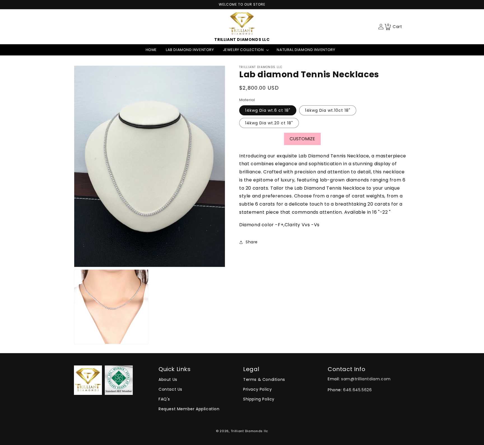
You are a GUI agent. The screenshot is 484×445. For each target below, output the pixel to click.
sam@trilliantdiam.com (366, 379)
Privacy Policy (257, 389)
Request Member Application (189, 409)
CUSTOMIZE (302, 139)
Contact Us (170, 389)
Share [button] (252, 242)
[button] (245, 50)
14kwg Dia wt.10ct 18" (327, 110)
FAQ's (164, 399)
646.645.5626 (357, 390)
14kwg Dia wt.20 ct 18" (269, 123)
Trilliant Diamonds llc (249, 431)
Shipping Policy (258, 399)
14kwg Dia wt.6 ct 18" (267, 110)
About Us (168, 379)
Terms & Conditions (264, 379)
